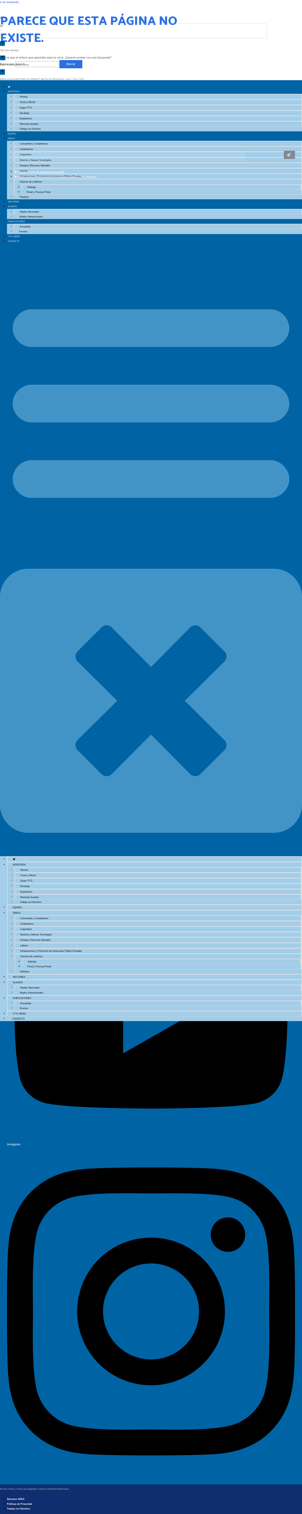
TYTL (3, 18)
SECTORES (13, 202)
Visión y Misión (27, 102)
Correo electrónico (8, 156)
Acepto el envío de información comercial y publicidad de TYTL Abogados (57, 177)
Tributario (24, 197)
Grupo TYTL (26, 107)
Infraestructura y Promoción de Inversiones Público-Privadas (51, 951)
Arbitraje (31, 187)
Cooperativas (26, 149)
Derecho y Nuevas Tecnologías (36, 934)
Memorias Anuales (29, 124)
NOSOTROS (14, 91)
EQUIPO (12, 134)
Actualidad (25, 226)
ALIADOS (12, 206)
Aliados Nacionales (29, 211)
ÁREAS (11, 138)
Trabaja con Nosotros (30, 129)
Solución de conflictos (31, 181)
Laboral (24, 945)
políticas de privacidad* (52, 172)
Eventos (23, 231)
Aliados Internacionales (31, 216)
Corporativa (26, 929)
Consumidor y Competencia (34, 143)
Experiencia (26, 118)
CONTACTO (13, 241)
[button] (151, 549)
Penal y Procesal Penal (39, 192)
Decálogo (24, 113)
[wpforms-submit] (289, 155)
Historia (23, 96)
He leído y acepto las (40, 172)
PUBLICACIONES (16, 221)
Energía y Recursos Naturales (35, 940)
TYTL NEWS (14, 236)
